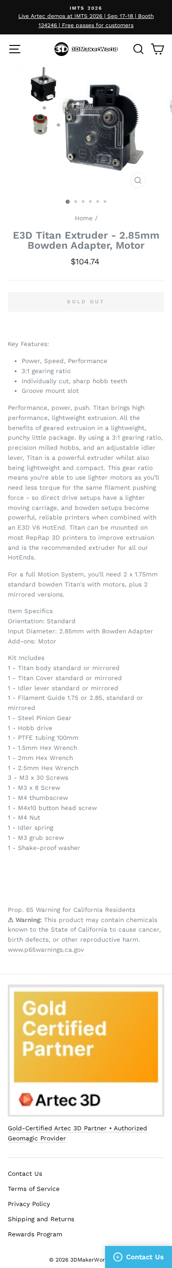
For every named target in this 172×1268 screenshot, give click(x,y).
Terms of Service (34, 1188)
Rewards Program (35, 1234)
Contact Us (25, 1173)
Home (84, 218)
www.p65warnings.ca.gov (46, 949)
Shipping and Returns (41, 1219)
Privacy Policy (29, 1203)
